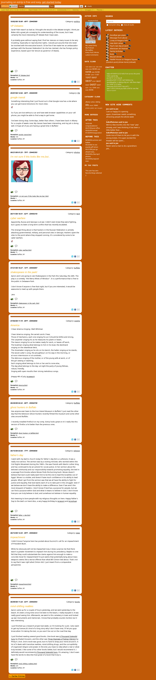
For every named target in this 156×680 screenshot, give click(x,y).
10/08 (97, 67)
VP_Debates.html (24, 75)
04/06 (91, 90)
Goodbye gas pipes (117, 35)
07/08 (90, 69)
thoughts (100, 108)
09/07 (94, 77)
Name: (21, 6)
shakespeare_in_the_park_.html (29, 303)
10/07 (88, 77)
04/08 (88, 71)
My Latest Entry (91, 45)
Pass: (52, 6)
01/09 (93, 67)
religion (76, 451)
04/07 (93, 84)
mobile (14, 6)
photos (77, 152)
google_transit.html (25, 135)
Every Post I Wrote (92, 52)
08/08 (86, 69)
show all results (129, 25)
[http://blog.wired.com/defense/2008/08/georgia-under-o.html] (12, 241)
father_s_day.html (24, 515)
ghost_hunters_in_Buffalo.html (29, 433)
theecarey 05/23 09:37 (114, 86)
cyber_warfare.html (25, 250)
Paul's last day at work (119, 46)
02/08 (97, 72)
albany (87, 102)
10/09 (86, 67)
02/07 (86, 88)
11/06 (90, 87)
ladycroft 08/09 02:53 (114, 74)
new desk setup (116, 43)
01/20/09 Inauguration (93, 133)
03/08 (93, 72)
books (77, 602)
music (91, 105)
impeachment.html (25, 584)
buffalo (77, 268)
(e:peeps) (30, 376)
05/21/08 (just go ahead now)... (91, 150)
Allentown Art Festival (118, 48)
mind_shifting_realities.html (28, 664)
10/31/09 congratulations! (91, 124)
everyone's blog (114, 25)
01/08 (87, 75)
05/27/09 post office (92, 128)
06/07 (98, 81)
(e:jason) (61, 501)
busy (111, 54)
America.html (23, 385)
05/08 (98, 69)
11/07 (97, 75)
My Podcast (89, 48)
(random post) (112, 62)
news (78, 533)
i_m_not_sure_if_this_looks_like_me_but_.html (34, 196)
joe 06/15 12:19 (112, 78)
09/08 (100, 67)
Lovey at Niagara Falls (118, 40)
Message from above (118, 38)
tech (78, 214)
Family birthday (116, 51)
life (78, 93)
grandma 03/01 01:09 (114, 80)
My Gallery (89, 50)
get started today (51, 2)
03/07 (99, 85)
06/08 (94, 69)
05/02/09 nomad (91, 130)
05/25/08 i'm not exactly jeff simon (91, 146)
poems (77, 321)
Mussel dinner (115, 57)
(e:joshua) (73, 501)
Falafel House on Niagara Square (123, 59)
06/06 (98, 87)
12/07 (92, 75)
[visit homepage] (5, 6)
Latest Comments (91, 55)
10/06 (94, 88)
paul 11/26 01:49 (112, 88)
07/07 (94, 81)
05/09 (90, 67)
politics (77, 21)
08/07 (88, 81)
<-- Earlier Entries (17, 676)
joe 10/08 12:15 (112, 84)
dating (98, 102)
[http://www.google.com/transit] (12, 107)
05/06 (86, 90)
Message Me (90, 42)
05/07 (87, 85)
